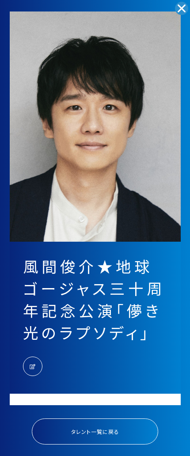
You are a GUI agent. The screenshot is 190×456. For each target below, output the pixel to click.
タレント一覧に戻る (95, 431)
